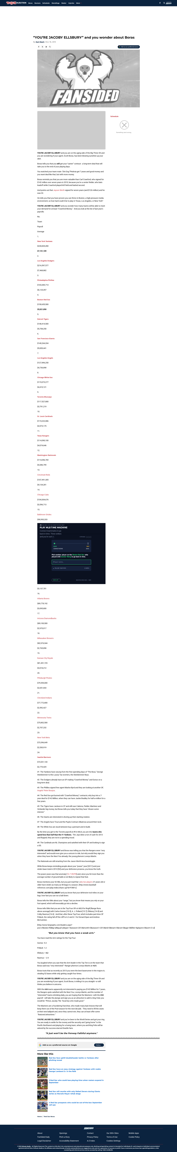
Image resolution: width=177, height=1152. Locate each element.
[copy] (49, 46)
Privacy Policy (92, 1137)
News (30, 3)
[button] (71, 568)
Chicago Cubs (43, 495)
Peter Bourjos (49, 790)
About (39, 1133)
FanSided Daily (43, 1137)
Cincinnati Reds (43, 475)
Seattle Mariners (44, 757)
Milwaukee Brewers (45, 638)
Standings (55, 3)
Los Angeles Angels (45, 358)
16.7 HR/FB (71, 874)
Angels (40, 790)
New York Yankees (44, 241)
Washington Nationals (46, 455)
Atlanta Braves (43, 598)
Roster (63, 3)
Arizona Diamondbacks (46, 618)
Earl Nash (40, 42)
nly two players (86, 882)
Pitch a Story (64, 1137)
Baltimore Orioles (44, 514)
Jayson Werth (59, 190)
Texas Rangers (43, 436)
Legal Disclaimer (44, 1141)
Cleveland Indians (44, 698)
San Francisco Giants (46, 338)
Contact (90, 1133)
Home (39, 1116)
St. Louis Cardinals (45, 416)
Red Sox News (49, 1116)
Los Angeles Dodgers (45, 261)
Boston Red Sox (43, 299)
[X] (164, 3)
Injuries (71, 3)
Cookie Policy (134, 1137)
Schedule (46, 3)
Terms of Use (112, 1137)
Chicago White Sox (44, 377)
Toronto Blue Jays (44, 397)
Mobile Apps (134, 1133)
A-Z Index (91, 1141)
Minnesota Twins (44, 718)
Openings (63, 1133)
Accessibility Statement (69, 1141)
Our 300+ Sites (113, 1133)
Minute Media (26, 1146)
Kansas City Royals (45, 658)
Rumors (37, 3)
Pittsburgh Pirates (44, 678)
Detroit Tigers (43, 319)
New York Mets (43, 737)
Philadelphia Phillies (45, 280)
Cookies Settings (113, 1141)
